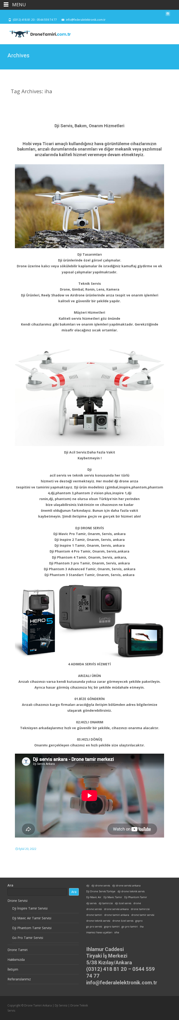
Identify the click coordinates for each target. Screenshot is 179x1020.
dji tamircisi (106, 903)
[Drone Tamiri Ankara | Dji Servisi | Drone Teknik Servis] (36, 33)
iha (142, 926)
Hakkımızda (16, 959)
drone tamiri (94, 915)
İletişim (12, 969)
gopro (139, 920)
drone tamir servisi (142, 915)
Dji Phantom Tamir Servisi (32, 928)
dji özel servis (123, 903)
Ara (10, 885)
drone (137, 903)
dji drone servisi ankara (126, 885)
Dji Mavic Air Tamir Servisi (31, 918)
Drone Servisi (17, 900)
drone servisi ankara (116, 909)
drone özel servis (122, 920)
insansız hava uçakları (99, 932)
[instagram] (167, 15)
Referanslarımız (19, 979)
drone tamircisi (140, 909)
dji (87, 885)
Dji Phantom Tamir (135, 897)
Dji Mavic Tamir (112, 897)
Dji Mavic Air (93, 897)
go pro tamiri (130, 926)
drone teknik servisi (98, 920)
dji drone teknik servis (131, 891)
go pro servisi (94, 926)
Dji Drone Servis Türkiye (100, 891)
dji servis (91, 903)
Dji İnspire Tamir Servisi (30, 908)
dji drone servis (100, 885)
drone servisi (94, 909)
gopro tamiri (112, 926)
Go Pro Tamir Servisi (27, 937)
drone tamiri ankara (116, 915)
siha (116, 932)
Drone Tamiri (17, 950)
